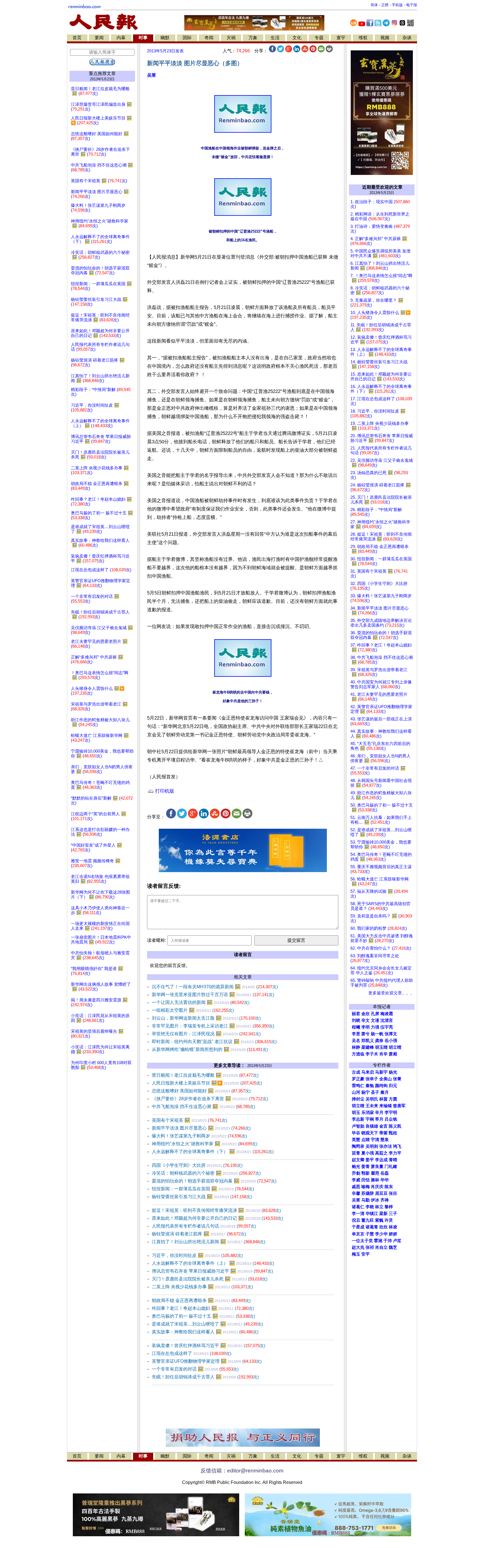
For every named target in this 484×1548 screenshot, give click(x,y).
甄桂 (393, 1133)
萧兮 (365, 1034)
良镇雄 (372, 1126)
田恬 (365, 1180)
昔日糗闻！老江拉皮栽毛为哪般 (205, 1075)
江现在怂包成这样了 (191, 1353)
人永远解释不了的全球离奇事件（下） (213, 1151)
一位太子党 (362, 1240)
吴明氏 (372, 1099)
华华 (384, 1180)
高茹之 (381, 1153)
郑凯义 (367, 1040)
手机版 (397, 5)
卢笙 (397, 1240)
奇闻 (208, 37)
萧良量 (377, 1166)
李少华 (381, 1234)
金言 (383, 1126)
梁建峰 (367, 1047)
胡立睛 (358, 1106)
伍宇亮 (386, 1027)
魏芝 (393, 1247)
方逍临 (358, 1054)
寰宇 (340, 37)
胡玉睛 (381, 1047)
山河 (356, 1092)
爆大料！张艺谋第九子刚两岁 (199, 1136)
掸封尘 (358, 1099)
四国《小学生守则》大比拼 (197, 1165)
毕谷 (356, 1133)
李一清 (358, 1213)
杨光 (393, 1072)
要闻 (99, 37)
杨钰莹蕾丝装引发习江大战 (202, 1196)
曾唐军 (399, 1106)
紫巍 (379, 1220)
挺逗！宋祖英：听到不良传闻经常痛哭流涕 (216, 1210)
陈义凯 (395, 1126)
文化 (296, 37)
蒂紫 (383, 1133)
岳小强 (391, 1040)
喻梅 (365, 1186)
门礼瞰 (391, 1166)
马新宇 (381, 1072)
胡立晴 (395, 1047)
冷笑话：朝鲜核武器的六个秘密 (206, 1173)
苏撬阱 (367, 1193)
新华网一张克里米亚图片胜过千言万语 (213, 994)
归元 (393, 1085)
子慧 (370, 1234)
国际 (187, 37)
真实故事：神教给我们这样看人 (205, 1331)
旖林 (375, 1180)
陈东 (389, 1186)
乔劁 (356, 1173)
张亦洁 (385, 1146)
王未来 (372, 1106)
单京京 (358, 1234)
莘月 (379, 1119)
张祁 (370, 1247)
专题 (319, 37)
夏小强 (367, 1153)
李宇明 (391, 1112)
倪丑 (356, 1220)
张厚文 (391, 1034)
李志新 (358, 1119)
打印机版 (164, 791)
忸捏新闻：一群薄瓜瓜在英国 (203, 1188)
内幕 (121, 37)
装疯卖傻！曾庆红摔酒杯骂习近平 (208, 1345)
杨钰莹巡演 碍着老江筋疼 (199, 1233)
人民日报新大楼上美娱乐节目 (207, 1083)
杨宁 (365, 1092)
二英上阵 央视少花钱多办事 (202, 1286)
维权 (363, 37)
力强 (375, 1027)
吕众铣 (391, 1119)
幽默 (164, 37)
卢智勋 (358, 1126)
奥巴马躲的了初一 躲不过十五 (203, 1316)
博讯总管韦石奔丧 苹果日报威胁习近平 (212, 1271)
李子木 (372, 1054)
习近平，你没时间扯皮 (197, 1255)
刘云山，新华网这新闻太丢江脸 (206, 1018)
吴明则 (372, 1146)
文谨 (375, 1020)
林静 (356, 1047)
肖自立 (381, 1247)
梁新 (383, 1213)
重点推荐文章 (102, 73)
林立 (379, 1207)
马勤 (365, 1200)
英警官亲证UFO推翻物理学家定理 (207, 1361)
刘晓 (356, 1020)
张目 (393, 1193)
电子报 (411, 5)
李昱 (356, 1034)
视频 (384, 37)
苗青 (356, 1153)
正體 (384, 5)
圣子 (375, 1092)
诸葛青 (372, 1227)
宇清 (375, 1139)
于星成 (358, 1227)
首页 (77, 37)
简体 (374, 5)
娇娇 (393, 1234)
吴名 (356, 1040)
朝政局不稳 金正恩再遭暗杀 (201, 1300)
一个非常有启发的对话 (195, 1369)
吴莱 (151, 75)
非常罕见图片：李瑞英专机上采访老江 (213, 1026)
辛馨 (356, 1193)
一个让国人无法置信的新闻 (201, 1002)
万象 (252, 37)
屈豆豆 (381, 1193)
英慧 (356, 1139)
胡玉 (356, 1112)
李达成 (381, 1160)
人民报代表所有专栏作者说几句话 (204, 1226)
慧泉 (384, 1139)
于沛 (387, 1240)
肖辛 (383, 1054)
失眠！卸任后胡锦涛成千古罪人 (205, 1376)
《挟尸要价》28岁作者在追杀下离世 (210, 1098)
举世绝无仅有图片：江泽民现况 (206, 1033)
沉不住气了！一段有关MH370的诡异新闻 (215, 986)
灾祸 (231, 37)
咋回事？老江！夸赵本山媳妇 (203, 1308)
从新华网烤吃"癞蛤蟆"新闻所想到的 (210, 1049)
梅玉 (356, 1254)
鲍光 (356, 1166)
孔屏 (375, 1013)
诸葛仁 (358, 1207)
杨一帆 (377, 1034)
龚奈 (379, 1040)
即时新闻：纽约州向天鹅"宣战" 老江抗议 (214, 1041)
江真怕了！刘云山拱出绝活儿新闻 (208, 1241)
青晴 (393, 1160)
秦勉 (370, 1085)
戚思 (356, 1186)
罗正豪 (358, 1079)
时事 (143, 37)
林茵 (383, 1099)
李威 (356, 1180)
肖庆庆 (377, 1186)
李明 (365, 1027)
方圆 (393, 1099)
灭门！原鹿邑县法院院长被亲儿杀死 (209, 1279)
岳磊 (384, 1173)
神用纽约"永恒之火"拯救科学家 (204, 1143)
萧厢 (393, 1054)
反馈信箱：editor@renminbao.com (242, 1471)
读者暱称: (156, 940)
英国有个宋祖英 (189, 1120)
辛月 (379, 1112)
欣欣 (383, 1227)
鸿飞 (397, 1146)
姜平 (370, 1160)
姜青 (365, 1166)
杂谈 (406, 37)
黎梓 (389, 1207)
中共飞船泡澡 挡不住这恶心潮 (203, 1106)
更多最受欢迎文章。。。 (391, 993)
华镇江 (372, 1213)
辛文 (365, 1020)
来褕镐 (385, 1106)
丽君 (356, 1013)
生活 (275, 37)
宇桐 (370, 1119)
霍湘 (378, 1240)
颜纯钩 (381, 1085)
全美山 (385, 1079)
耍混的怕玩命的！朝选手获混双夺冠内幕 (214, 1181)
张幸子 (372, 1079)
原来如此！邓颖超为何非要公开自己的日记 (217, 1218)
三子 (393, 1213)
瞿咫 (375, 1173)
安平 (365, 1254)
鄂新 (365, 1173)
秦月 (384, 1092)
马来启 (367, 1072)
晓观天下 (369, 1133)
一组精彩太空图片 (193, 1010)
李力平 (395, 1153)
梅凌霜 (386, 1013)
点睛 (365, 1139)
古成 (356, 1072)
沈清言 (386, 1020)
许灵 (389, 1220)
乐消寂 (367, 1112)
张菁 (397, 1079)
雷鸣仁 (358, 1085)
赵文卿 (358, 1160)
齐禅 (384, 1200)
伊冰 (375, 1200)
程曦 (356, 1027)
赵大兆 (358, 1247)
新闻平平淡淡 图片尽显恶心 (201, 1128)
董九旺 (367, 1220)
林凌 (393, 1227)
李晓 (370, 1207)
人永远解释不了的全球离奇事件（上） (213, 1263)
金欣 (365, 1013)
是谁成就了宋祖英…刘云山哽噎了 (207, 1324)
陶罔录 (358, 1146)
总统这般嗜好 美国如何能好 (201, 1090)
